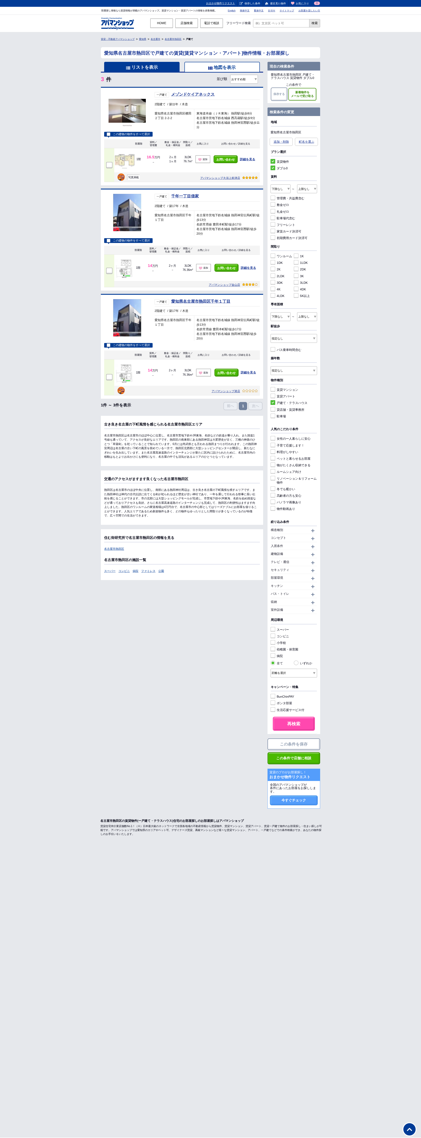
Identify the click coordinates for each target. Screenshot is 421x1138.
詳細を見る (247, 159)
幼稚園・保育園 (287, 649)
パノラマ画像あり (289, 502)
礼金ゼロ (283, 211)
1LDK (304, 262)
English (231, 10)
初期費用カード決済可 (292, 238)
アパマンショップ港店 (226, 391)
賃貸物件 (283, 161)
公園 (161, 571)
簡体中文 (245, 10)
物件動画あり (286, 509)
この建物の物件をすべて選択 (131, 134)
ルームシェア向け (289, 471)
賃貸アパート (286, 396)
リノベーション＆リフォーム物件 (297, 480)
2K (278, 269)
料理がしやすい (287, 452)
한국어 (271, 10)
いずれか (306, 663)
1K (302, 256)
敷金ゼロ (283, 205)
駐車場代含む (286, 218)
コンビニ (124, 571)
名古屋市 (155, 39)
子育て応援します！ (290, 445)
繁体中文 (259, 10)
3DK (280, 282)
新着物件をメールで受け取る (302, 94)
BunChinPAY (285, 696)
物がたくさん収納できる (293, 465)
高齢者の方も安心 (289, 495)
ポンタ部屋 (284, 703)
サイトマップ (287, 10)
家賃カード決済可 (289, 231)
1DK (280, 262)
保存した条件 (252, 3)
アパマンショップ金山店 (224, 284)
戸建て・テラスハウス (292, 403)
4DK (303, 289)
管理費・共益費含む (290, 198)
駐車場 (281, 416)
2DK (303, 269)
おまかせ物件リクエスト (220, 3)
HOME (161, 23)
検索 (315, 23)
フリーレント (286, 225)
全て (280, 663)
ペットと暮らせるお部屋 (293, 458)
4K (278, 289)
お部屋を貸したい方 (309, 10)
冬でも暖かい (286, 489)
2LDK (280, 276)
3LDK (304, 282)
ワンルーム (284, 256)
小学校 (281, 643)
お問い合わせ (225, 159)
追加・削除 (281, 141)
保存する (279, 94)
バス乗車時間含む (289, 350)
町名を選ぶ (306, 141)
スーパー (110, 571)
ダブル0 (282, 168)
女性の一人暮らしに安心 (293, 438)
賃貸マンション (287, 389)
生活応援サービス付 (290, 710)
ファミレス (148, 571)
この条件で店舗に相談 (293, 758)
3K (302, 276)
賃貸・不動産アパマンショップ (118, 39)
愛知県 (142, 39)
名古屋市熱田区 (173, 39)
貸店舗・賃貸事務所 (290, 409)
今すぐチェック (294, 800)
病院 (135, 571)
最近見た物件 (278, 3)
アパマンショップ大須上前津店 (220, 178)
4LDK (280, 296)
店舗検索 (186, 23)
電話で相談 (211, 23)
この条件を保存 (294, 744)
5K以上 (305, 296)
